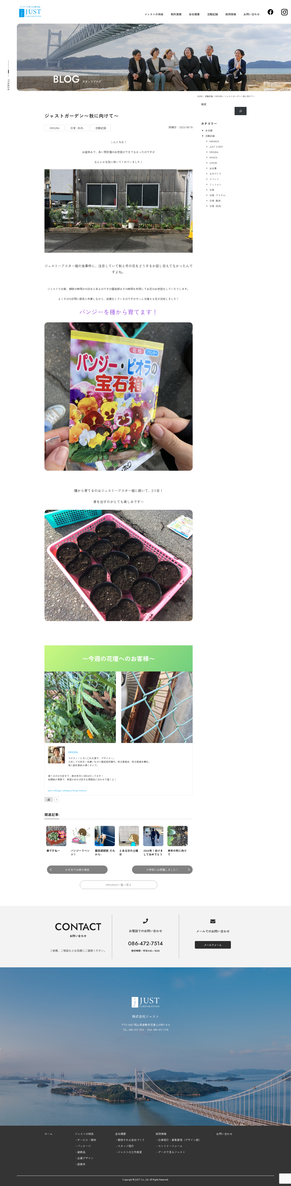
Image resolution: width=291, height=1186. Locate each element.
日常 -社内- (77, 128)
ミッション (215, 184)
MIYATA (213, 157)
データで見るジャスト (171, 1152)
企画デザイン (85, 1158)
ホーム (48, 1134)
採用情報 (230, 14)
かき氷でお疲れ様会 (77, 870)
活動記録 (212, 14)
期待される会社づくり (131, 1140)
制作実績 (176, 14)
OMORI (213, 163)
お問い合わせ (252, 14)
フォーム (177, 1146)
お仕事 (213, 168)
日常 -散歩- (215, 200)
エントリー (165, 1146)
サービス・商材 (86, 1140)
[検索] (241, 111)
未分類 (208, 130)
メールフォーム (213, 945)
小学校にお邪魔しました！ (162, 870)
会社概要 (194, 14)
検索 (203, 104)
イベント (214, 179)
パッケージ (84, 1146)
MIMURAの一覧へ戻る (119, 885)
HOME (200, 96)
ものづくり (215, 173)
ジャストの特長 (153, 14)
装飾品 (81, 1152)
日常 (211, 190)
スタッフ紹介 (126, 1146)
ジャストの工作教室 (130, 1152)
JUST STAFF (216, 146)
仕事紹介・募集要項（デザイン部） (179, 1140)
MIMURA (218, 96)
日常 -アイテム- (217, 195)
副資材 (81, 1164)
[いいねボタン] (48, 799)
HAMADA (214, 141)
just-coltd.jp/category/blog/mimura (67, 790)
